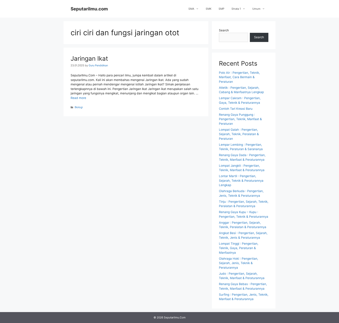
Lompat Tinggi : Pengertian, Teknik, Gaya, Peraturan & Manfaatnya (238, 248)
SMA (191, 8)
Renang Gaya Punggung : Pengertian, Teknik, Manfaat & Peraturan (240, 119)
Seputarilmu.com (89, 8)
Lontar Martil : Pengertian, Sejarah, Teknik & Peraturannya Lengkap (241, 180)
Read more (78, 98)
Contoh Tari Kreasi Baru (235, 108)
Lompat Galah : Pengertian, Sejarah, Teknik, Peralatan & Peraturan (239, 134)
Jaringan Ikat (89, 58)
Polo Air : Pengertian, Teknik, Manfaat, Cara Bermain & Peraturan (239, 77)
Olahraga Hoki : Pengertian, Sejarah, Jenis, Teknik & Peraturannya (238, 263)
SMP (221, 8)
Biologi (79, 107)
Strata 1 (236, 8)
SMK (209, 8)
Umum (256, 8)
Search (224, 30)
